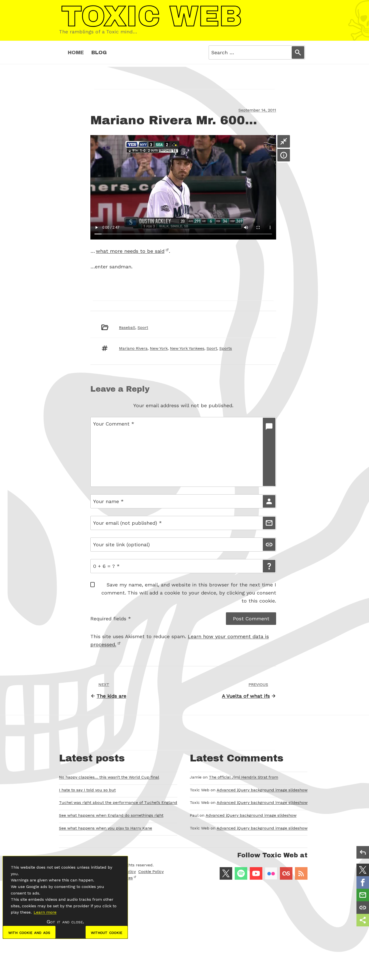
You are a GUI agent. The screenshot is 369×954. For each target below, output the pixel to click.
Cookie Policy (151, 871)
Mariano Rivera (133, 348)
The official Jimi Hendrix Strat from (243, 777)
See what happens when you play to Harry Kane (105, 828)
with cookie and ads (29, 932)
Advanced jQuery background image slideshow (262, 790)
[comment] (269, 452)
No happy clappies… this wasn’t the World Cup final (109, 777)
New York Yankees (187, 348)
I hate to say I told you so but (87, 790)
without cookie (106, 932)
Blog (99, 52)
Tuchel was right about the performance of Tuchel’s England (118, 802)
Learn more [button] (45, 912)
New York (159, 348)
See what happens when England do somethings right (111, 815)
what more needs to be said (130, 251)
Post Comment (251, 619)
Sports (225, 348)
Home (76, 52)
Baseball (127, 327)
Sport (143, 327)
